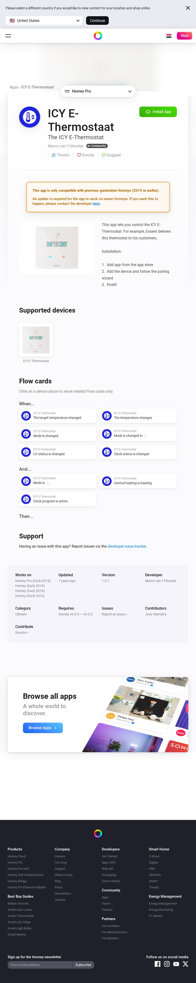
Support (60, 868)
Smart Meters (17, 934)
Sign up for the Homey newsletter (34, 957)
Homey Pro (15, 862)
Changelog (109, 875)
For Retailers (110, 938)
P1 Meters (156, 916)
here (96, 203)
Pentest (107, 909)
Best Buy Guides (20, 896)
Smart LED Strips (19, 922)
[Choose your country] (168, 35)
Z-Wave (154, 856)
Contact (60, 899)
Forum (106, 903)
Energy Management (163, 903)
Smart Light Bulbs (20, 928)
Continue (97, 20)
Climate (21, 614)
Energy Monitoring (161, 909)
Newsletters (63, 893)
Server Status (111, 881)
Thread (153, 887)
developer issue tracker (127, 546)
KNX (152, 868)
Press (59, 887)
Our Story (61, 862)
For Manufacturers (114, 932)
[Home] (98, 35)
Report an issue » (114, 614)
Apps (14, 87)
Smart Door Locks (20, 909)
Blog (58, 881)
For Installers (111, 926)
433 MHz (155, 875)
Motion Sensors (18, 903)
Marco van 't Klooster (160, 581)
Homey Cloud (17, 856)
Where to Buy (64, 875)
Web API (108, 868)
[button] (44, 20)
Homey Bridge (17, 881)
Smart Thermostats (21, 916)
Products (15, 849)
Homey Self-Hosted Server (26, 875)
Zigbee (153, 862)
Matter (153, 881)
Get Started (109, 856)
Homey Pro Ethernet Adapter (27, 887)
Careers (60, 856)
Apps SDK (108, 862)
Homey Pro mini (18, 868)
